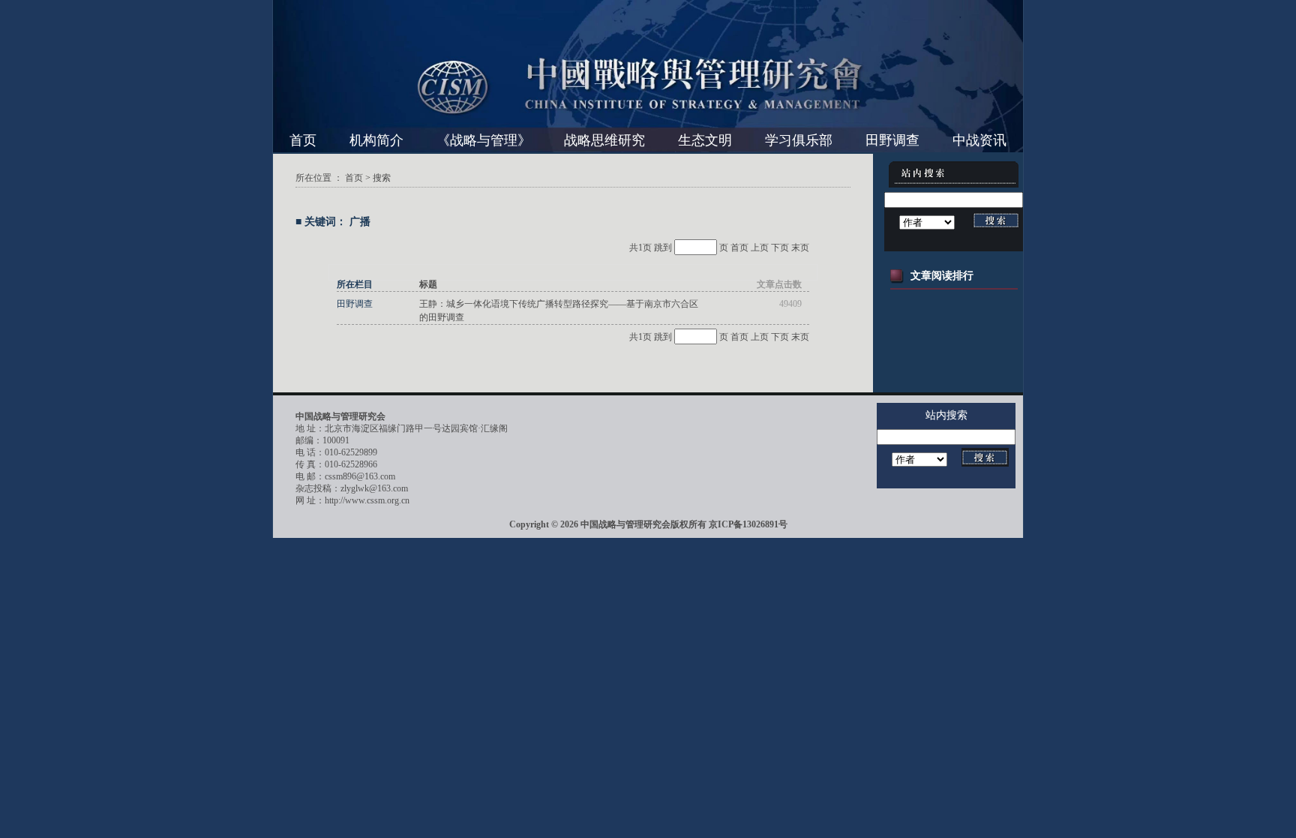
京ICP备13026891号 (748, 524)
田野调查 (893, 140)
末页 (800, 247)
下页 (780, 247)
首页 (303, 140)
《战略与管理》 (483, 140)
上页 (760, 247)
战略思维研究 (604, 140)
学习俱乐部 (798, 140)
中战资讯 (979, 140)
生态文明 (705, 140)
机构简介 (377, 140)
